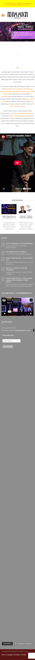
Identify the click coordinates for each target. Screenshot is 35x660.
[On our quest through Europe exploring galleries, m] (17, 479)
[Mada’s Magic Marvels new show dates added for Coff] (17, 384)
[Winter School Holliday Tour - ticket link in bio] (17, 460)
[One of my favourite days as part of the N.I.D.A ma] (17, 365)
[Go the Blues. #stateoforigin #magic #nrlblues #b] (17, 403)
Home (3, 655)
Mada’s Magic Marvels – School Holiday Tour (19, 259)
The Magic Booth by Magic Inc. (16, 252)
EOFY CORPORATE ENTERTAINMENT (19, 243)
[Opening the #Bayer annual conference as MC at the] (17, 555)
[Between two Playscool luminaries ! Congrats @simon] (17, 536)
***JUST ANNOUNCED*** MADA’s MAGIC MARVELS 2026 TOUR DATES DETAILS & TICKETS (17, 4)
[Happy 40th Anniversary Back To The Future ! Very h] (17, 631)
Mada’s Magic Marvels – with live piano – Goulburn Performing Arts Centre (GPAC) (19, 280)
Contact (23, 655)
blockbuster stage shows (20, 116)
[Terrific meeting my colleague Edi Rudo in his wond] (17, 498)
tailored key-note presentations (21, 113)
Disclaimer (17, 655)
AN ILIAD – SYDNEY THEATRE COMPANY (16, 269)
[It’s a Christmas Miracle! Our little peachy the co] (17, 593)
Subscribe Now (8, 335)
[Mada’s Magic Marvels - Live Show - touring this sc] (17, 441)
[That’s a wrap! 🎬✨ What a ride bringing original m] (17, 612)
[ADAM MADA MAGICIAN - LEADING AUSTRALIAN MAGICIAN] (17, 14)
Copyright (9, 655)
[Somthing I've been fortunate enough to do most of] (17, 517)
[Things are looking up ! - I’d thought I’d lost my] (17, 422)
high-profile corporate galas (13, 89)
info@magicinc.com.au (22, 330)
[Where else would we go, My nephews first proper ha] (17, 574)
